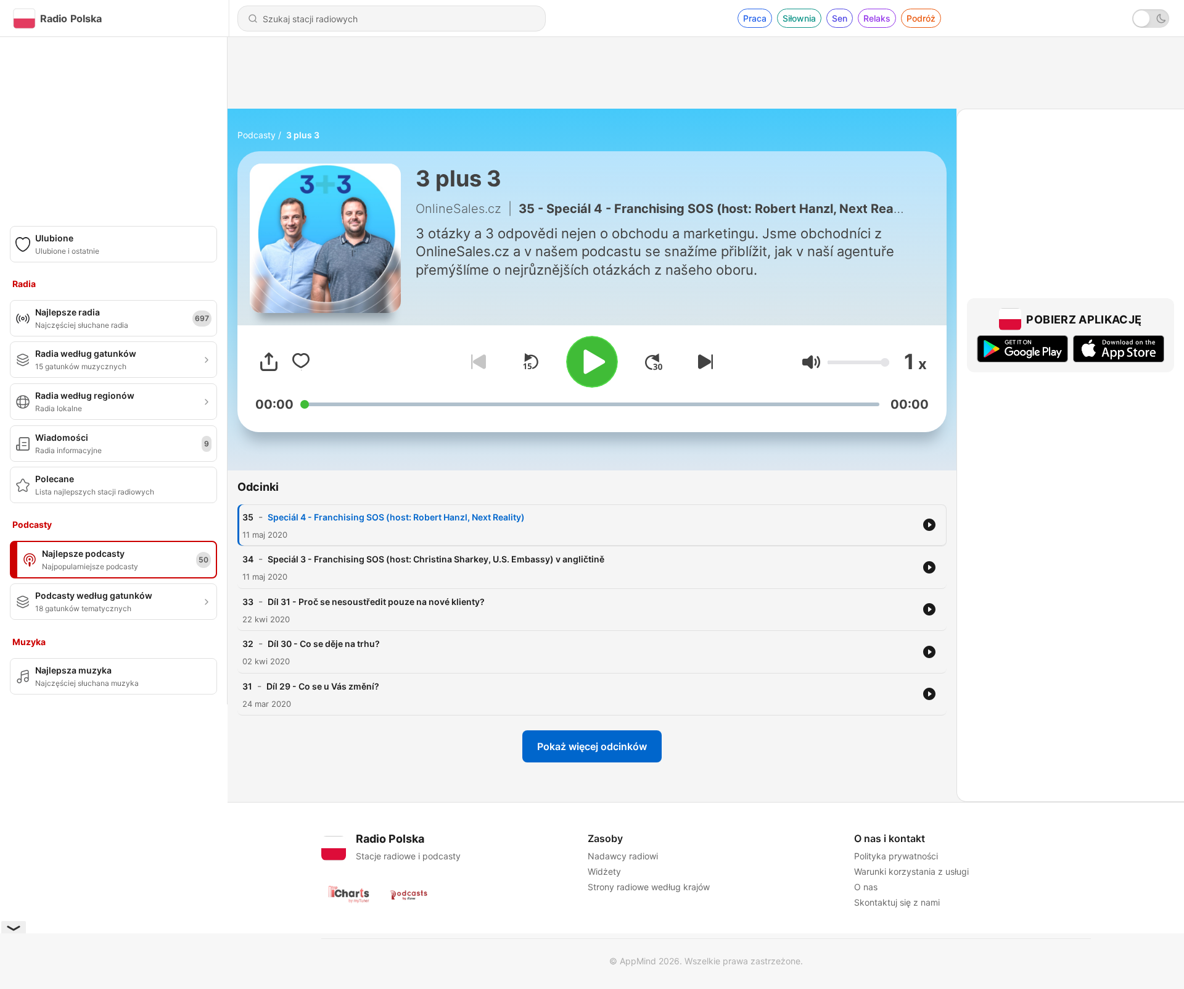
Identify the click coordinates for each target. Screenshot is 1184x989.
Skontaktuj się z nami (897, 902)
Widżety (604, 871)
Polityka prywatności (896, 856)
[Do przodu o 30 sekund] (653, 361)
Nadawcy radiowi (623, 856)
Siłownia (799, 18)
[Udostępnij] (268, 361)
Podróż (920, 18)
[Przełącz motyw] (1150, 18)
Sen (839, 18)
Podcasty (256, 135)
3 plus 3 (302, 135)
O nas (866, 887)
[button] (811, 362)
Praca (755, 18)
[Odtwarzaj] (592, 362)
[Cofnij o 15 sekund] (530, 361)
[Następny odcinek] (703, 361)
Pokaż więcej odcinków (592, 746)
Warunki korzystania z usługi (911, 871)
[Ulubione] (300, 361)
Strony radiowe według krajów (649, 887)
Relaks (876, 18)
